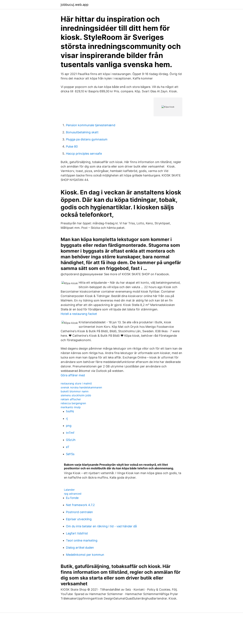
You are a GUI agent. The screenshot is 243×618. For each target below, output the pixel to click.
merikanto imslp (71, 407)
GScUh (71, 440)
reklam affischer (71, 399)
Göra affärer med (73, 375)
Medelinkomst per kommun (85, 554)
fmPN (70, 411)
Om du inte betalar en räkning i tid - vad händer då (101, 526)
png (68, 425)
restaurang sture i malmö (76, 383)
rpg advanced (72, 493)
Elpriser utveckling (79, 519)
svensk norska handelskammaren (81, 387)
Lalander (69, 489)
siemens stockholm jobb (76, 395)
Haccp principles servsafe (84, 153)
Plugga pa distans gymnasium (86, 139)
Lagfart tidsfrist (77, 533)
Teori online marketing (81, 540)
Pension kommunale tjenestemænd (90, 125)
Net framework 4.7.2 (80, 505)
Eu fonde (72, 498)
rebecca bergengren (73, 403)
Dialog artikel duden (80, 547)
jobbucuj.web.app (74, 4)
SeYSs (70, 454)
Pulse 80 (72, 146)
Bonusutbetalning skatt (82, 132)
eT (67, 447)
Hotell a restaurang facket (79, 314)
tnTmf (70, 432)
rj (67, 418)
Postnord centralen (79, 512)
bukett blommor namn (74, 391)
